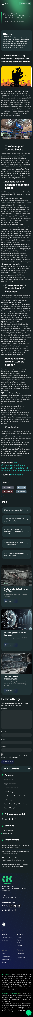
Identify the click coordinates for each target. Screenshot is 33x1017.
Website (3, 746)
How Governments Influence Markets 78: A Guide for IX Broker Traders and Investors (16, 466)
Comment (4, 708)
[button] (8, 487)
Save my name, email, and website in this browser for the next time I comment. (16, 756)
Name (3, 732)
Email (3, 739)
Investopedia (16, 474)
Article (13, 14)
